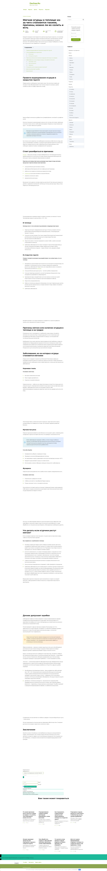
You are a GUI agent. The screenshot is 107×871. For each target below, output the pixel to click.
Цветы (35, 9)
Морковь (71, 67)
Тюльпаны (71, 141)
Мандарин (71, 131)
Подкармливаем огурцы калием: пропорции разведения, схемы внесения (44, 814)
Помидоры (71, 74)
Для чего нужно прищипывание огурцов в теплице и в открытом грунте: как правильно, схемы (76, 842)
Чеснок (71, 79)
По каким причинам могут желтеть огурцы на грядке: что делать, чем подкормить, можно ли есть (29, 814)
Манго (70, 129)
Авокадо (71, 122)
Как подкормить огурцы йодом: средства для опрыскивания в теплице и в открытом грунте (61, 815)
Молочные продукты (74, 117)
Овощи (25, 9)
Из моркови (72, 98)
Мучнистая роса (32, 63)
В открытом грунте (33, 55)
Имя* (39, 782)
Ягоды (70, 144)
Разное (70, 84)
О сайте (25, 862)
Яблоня (71, 134)
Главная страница (27, 16)
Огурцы (71, 69)
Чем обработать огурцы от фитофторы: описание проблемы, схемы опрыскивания (45, 841)
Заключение (29, 71)
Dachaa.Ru (35, 3)
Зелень (70, 58)
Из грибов (71, 89)
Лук (70, 65)
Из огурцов (71, 101)
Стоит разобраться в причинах (34, 52)
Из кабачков (72, 94)
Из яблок (71, 112)
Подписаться (76, 39)
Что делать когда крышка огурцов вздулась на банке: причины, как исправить (60, 842)
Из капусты (71, 96)
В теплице (31, 54)
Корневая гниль (32, 61)
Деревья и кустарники (74, 50)
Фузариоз (31, 65)
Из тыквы (71, 110)
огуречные (27, 173)
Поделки (47, 9)
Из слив (71, 108)
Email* (39, 784)
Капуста (71, 60)
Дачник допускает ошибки (33, 69)
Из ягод (71, 115)
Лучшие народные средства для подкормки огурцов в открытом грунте (29, 841)
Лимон (70, 127)
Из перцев (71, 103)
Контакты (31, 862)
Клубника (71, 146)
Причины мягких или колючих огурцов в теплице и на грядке (41, 57)
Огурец (25, 154)
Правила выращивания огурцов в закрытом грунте (39, 50)
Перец (70, 72)
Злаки (70, 53)
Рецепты (41, 9)
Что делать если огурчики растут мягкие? (36, 67)
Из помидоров (72, 105)
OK (79, 869)
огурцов (39, 268)
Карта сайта (38, 862)
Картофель (71, 62)
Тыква (70, 76)
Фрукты (30, 9)
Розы (70, 139)
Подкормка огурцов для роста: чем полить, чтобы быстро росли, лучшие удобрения (77, 814)
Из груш (71, 91)
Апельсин (71, 124)
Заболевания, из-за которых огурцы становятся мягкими (40, 59)
